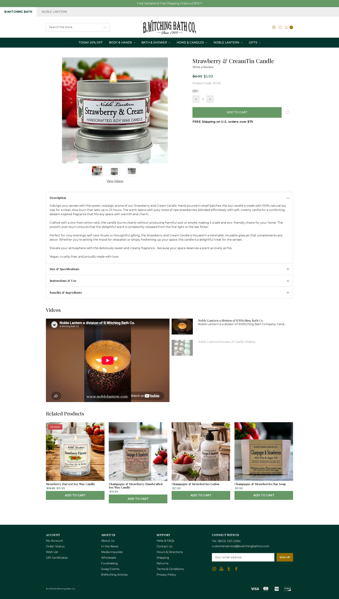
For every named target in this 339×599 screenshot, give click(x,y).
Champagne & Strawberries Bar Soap (260, 484)
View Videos (115, 181)
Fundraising (109, 563)
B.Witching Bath (18, 11)
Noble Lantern (54, 11)
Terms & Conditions (170, 569)
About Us (107, 540)
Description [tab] (58, 198)
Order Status (55, 546)
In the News (109, 546)
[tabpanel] (75, 461)
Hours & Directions (170, 552)
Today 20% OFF (91, 42)
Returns (162, 563)
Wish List (52, 552)
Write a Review (202, 67)
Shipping (163, 557)
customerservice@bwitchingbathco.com (240, 546)
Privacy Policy (166, 574)
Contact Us (164, 546)
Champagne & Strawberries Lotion (195, 484)
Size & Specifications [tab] (64, 269)
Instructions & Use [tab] (63, 281)
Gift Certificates (57, 557)
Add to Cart (75, 495)
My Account (54, 540)
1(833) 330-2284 (229, 541)
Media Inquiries (112, 552)
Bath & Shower (154, 42)
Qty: (195, 91)
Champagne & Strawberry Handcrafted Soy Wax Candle (135, 485)
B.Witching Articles (114, 574)
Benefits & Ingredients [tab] (66, 292)
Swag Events (110, 569)
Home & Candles (191, 42)
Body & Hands (121, 42)
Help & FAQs (165, 540)
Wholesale (108, 557)
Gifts (253, 42)
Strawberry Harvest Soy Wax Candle (70, 484)
